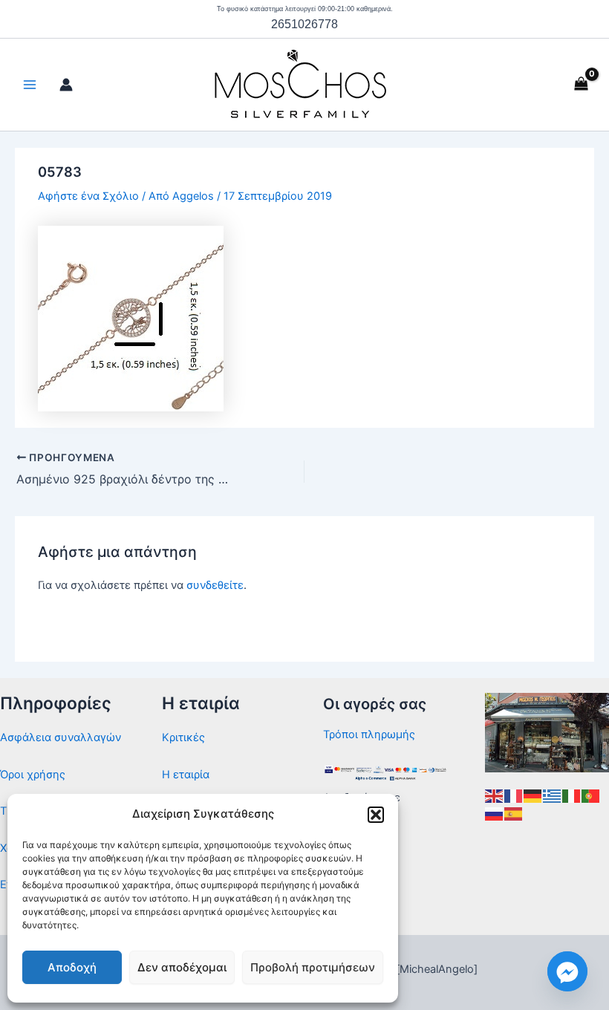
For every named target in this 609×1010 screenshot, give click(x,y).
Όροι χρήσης (32, 774)
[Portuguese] (591, 795)
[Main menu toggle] (30, 85)
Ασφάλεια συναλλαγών (60, 737)
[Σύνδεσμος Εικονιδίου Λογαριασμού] (66, 84)
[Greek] (552, 795)
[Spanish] (514, 813)
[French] (514, 795)
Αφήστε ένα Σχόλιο (88, 196)
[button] (375, 814)
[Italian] (572, 795)
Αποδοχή (72, 967)
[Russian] (494, 813)
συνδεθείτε (215, 585)
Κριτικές (183, 737)
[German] (533, 795)
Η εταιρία (185, 774)
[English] (494, 795)
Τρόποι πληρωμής (369, 734)
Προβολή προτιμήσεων (312, 967)
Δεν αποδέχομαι (182, 967)
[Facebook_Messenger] (567, 971)
